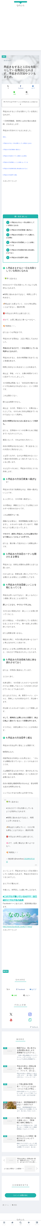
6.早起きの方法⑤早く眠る (19, 257)
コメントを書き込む (20, 1195)
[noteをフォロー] (30, 1020)
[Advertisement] (20, 30)
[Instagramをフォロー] (30, 1014)
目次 (19, 216)
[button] (27, 93)
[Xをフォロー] (11, 1014)
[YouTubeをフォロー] (11, 1020)
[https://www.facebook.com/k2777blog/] (20, 917)
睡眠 (6, 971)
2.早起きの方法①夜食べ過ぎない (21, 230)
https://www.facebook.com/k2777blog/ (17, 927)
